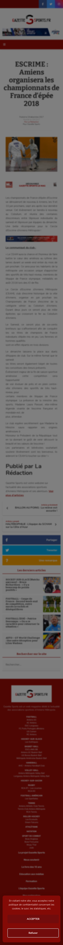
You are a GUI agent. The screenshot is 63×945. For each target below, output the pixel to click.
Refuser (33, 933)
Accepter (33, 919)
